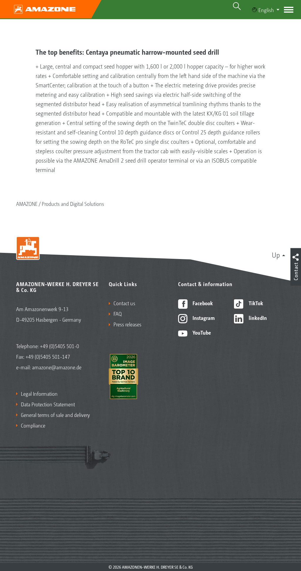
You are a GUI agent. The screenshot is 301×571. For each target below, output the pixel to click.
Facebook (202, 302)
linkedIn (257, 317)
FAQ (117, 313)
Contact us (124, 302)
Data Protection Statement (48, 404)
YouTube (201, 332)
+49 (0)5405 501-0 (59, 345)
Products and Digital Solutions (73, 203)
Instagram (203, 317)
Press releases (127, 324)
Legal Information (39, 393)
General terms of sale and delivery (55, 414)
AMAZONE (27, 203)
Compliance (33, 425)
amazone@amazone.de (56, 367)
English (266, 9)
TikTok (255, 302)
